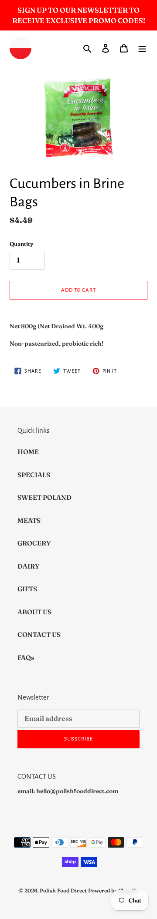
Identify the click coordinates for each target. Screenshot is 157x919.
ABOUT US (34, 612)
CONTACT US (39, 634)
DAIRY (28, 566)
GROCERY (34, 543)
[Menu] (142, 48)
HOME (28, 452)
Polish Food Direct (63, 890)
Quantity (21, 243)
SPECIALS (33, 475)
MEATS (29, 520)
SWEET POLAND (44, 497)
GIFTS (27, 589)
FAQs (25, 657)
